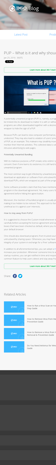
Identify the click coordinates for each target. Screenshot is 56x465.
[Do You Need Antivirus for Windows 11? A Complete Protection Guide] (14, 347)
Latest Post (21, 34)
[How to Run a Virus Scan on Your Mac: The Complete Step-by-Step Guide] (14, 307)
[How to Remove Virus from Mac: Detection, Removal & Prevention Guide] (14, 320)
